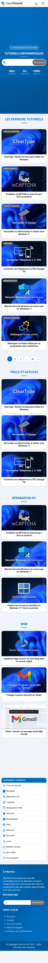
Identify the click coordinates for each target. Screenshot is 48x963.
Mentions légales (15, 927)
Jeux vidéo (11, 852)
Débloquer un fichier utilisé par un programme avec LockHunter (24, 344)
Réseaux (10, 830)
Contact (10, 920)
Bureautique (12, 819)
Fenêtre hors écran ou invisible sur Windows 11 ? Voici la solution (24, 607)
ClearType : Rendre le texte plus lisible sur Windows (24, 158)
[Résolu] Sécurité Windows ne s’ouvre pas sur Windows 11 (24, 307)
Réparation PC (10, 169)
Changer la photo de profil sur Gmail (24, 695)
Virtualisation (12, 858)
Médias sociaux (13, 846)
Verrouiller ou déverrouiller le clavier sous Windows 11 (24, 233)
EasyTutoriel (23, 944)
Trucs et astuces (11, 131)
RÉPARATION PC (24, 498)
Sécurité (10, 835)
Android (8, 243)
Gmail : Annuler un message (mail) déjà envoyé (24, 732)
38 (32, 359)
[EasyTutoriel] (11, 3)
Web (8, 824)
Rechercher (39, 62)
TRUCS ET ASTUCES (24, 372)
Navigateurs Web (14, 807)
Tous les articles (14, 924)
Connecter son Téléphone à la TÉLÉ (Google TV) (24, 270)
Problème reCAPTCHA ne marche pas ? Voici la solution (24, 195)
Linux (8, 841)
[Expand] (43, 3)
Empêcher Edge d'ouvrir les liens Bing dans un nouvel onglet (24, 660)
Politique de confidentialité (19, 931)
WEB (24, 624)
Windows (10, 791)
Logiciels (10, 802)
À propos (11, 916)
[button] (36, 3)
